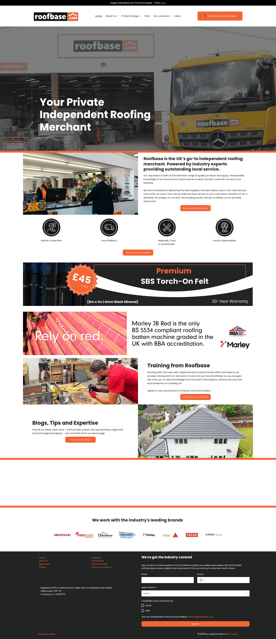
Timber (43, 567)
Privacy (41, 634)
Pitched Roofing (99, 564)
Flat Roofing (98, 560)
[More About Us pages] (117, 16)
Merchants (44, 564)
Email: (144, 574)
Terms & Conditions (102, 567)
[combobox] (195, 593)
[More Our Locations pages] (170, 16)
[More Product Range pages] (140, 16)
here (163, 2)
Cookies (51, 634)
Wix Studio (232, 634)
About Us (44, 560)
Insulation (97, 557)
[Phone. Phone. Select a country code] (202, 580)
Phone (200, 574)
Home (42, 557)
